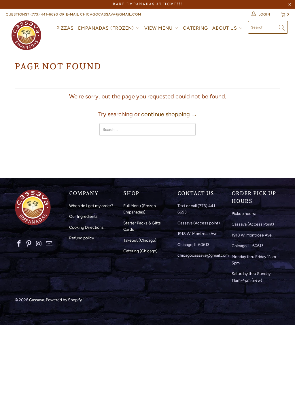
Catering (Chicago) (140, 251)
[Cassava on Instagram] (39, 244)
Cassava (36, 299)
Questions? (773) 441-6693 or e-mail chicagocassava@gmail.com (73, 14)
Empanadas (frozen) (106, 28)
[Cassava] (26, 35)
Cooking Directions (86, 227)
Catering (195, 28)
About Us (225, 28)
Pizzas (65, 28)
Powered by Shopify (64, 299)
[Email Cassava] (49, 244)
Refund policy (81, 238)
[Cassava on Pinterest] (29, 244)
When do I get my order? (91, 205)
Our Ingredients (83, 216)
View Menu (159, 28)
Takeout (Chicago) (139, 240)
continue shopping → (169, 114)
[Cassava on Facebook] (19, 244)
